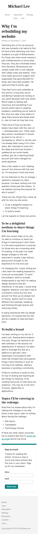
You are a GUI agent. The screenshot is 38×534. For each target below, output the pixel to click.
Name (7, 472)
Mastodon (6, 516)
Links (4, 523)
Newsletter (18, 15)
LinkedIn (5, 520)
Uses (15, 18)
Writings (29, 15)
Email (7, 479)
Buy (23, 18)
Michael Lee (25, 528)
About (7, 15)
